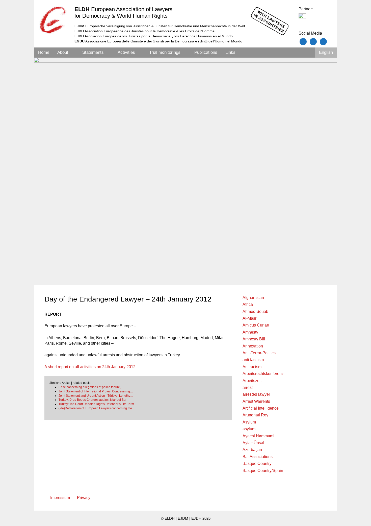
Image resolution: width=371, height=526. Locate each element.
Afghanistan (253, 297)
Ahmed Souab (255, 311)
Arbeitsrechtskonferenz (263, 373)
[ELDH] (53, 20)
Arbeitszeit (252, 381)
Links (230, 52)
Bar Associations (258, 457)
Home (43, 52)
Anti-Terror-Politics (259, 353)
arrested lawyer (256, 394)
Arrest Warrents (256, 401)
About (62, 52)
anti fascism (253, 360)
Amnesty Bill (254, 339)
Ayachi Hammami (258, 436)
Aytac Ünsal (253, 443)
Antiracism (252, 367)
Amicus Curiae (256, 325)
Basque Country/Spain (263, 470)
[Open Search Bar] (308, 52)
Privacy (83, 497)
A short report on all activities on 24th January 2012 (90, 367)
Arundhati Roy (255, 415)
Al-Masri (250, 318)
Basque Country (257, 463)
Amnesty (250, 332)
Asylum (249, 422)
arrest (248, 387)
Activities (126, 52)
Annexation (253, 346)
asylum (249, 429)
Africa (248, 304)
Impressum (60, 497)
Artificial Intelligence (261, 408)
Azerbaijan (252, 449)
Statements (93, 52)
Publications (205, 52)
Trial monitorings (164, 52)
